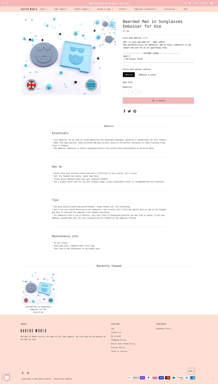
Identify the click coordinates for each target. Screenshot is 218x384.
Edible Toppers (82, 9)
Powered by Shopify (63, 379)
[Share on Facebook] (124, 112)
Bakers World (45, 379)
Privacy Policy (118, 347)
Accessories (169, 9)
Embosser (129, 75)
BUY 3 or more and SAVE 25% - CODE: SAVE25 (144, 42)
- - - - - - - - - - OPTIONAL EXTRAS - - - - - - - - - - (151, 53)
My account (116, 336)
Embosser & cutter (147, 75)
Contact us (116, 332)
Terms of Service (119, 351)
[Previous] (26, 20)
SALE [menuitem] (186, 9)
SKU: (125, 82)
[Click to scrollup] (212, 378)
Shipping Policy (118, 340)
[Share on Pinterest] (134, 112)
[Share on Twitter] (130, 112)
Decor (43, 9)
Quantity (127, 87)
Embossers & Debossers (145, 9)
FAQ (112, 329)
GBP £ (196, 3)
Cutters (122, 9)
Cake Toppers (60, 9)
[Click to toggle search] (186, 3)
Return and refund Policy (123, 344)
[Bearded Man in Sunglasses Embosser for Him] (38, 288)
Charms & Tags (103, 9)
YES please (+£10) (134, 59)
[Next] (32, 20)
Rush (125, 56)
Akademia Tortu (163, 329)
